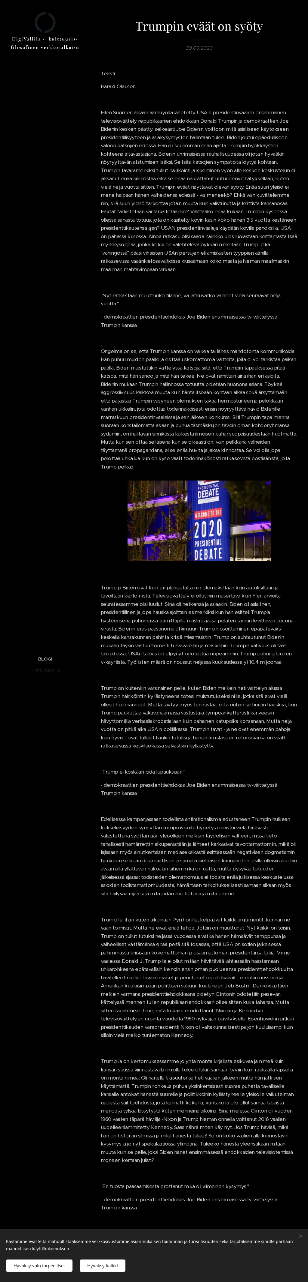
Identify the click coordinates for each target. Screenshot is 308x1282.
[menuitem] (45, 658)
